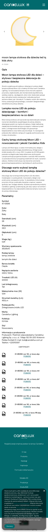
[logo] (24, 436)
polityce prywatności (21, 503)
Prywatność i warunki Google (27, 507)
